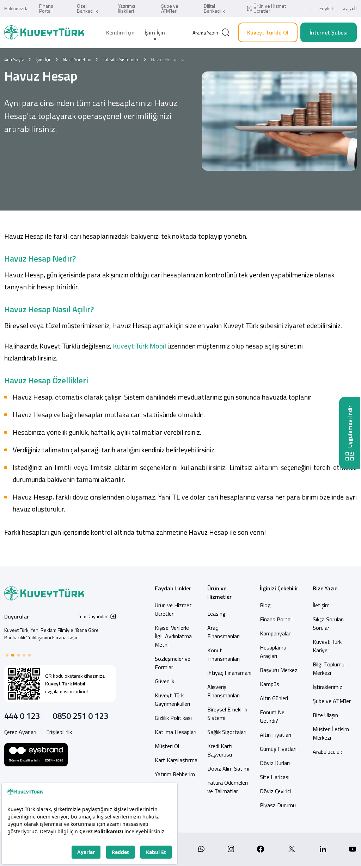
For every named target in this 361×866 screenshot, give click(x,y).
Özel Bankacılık (87, 8)
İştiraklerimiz (327, 687)
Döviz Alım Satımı (228, 768)
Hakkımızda (16, 8)
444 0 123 (22, 716)
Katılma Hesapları (175, 732)
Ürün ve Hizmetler (219, 592)
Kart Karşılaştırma (176, 760)
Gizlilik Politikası (173, 718)
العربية (350, 8)
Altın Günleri (274, 698)
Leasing (216, 613)
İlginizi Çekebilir (279, 588)
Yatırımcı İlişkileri (126, 8)
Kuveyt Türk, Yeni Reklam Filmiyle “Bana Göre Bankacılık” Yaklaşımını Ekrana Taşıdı (51, 633)
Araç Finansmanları (223, 631)
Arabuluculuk (327, 751)
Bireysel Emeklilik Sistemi (227, 713)
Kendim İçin (120, 32)
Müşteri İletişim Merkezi (331, 733)
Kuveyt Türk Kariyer (327, 646)
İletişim (321, 605)
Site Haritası (274, 777)
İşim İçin (155, 32)
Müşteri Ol (167, 746)
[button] (7, 655)
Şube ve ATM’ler (169, 8)
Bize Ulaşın (325, 715)
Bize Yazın (325, 588)
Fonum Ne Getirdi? (272, 716)
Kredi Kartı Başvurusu (219, 750)
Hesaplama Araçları (273, 651)
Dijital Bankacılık (214, 8)
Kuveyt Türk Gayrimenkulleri (172, 699)
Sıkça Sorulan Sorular (328, 623)
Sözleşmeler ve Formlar (172, 662)
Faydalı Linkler (173, 588)
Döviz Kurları (275, 763)
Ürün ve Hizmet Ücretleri (269, 8)
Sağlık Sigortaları (226, 732)
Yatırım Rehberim (175, 774)
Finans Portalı (46, 8)
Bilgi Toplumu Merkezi (328, 668)
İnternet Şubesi (329, 32)
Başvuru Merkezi (279, 670)
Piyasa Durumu (278, 805)
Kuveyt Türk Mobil (138, 345)
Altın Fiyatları (275, 734)
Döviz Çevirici (275, 791)
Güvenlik (164, 681)
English (327, 8)
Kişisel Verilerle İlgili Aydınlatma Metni (173, 636)
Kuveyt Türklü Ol (267, 32)
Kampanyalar (275, 633)
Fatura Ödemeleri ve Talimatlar (227, 786)
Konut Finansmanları (223, 654)
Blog (265, 605)
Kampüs (269, 684)
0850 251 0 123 (80, 716)
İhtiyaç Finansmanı (229, 673)
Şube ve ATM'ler (332, 701)
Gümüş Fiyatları (278, 749)
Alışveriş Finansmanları (223, 691)
